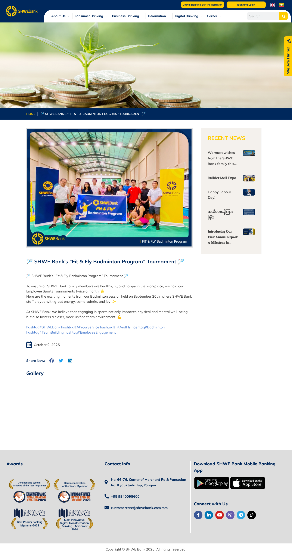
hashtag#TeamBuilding (45, 332)
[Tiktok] (251, 515)
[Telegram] (241, 515)
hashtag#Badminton (148, 327)
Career (212, 16)
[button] (51, 360)
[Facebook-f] (198, 515)
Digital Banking (186, 16)
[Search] (283, 16)
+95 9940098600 (125, 496)
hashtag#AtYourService (80, 327)
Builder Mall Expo (222, 178)
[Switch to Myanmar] (281, 5)
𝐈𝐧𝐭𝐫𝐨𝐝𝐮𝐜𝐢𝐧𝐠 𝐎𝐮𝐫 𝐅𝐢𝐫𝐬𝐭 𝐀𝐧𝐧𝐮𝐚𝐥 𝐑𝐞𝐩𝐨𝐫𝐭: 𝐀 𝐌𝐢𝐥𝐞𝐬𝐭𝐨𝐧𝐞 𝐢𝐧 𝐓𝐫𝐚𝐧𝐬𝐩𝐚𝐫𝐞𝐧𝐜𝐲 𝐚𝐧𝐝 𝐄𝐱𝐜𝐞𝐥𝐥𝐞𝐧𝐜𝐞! (223, 242)
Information (157, 16)
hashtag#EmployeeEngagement (90, 332)
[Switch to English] (272, 5)
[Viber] (230, 515)
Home (30, 114)
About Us (58, 16)
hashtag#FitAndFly (115, 327)
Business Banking (125, 16)
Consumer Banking (89, 16)
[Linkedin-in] (209, 515)
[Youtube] (219, 515)
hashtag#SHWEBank (43, 327)
